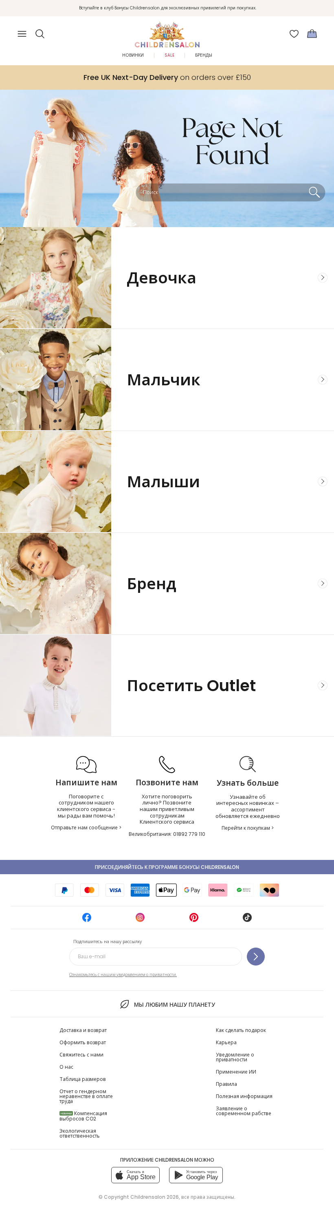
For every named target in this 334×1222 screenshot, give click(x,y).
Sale (169, 55)
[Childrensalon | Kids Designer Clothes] (167, 31)
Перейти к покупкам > (248, 827)
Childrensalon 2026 (154, 1196)
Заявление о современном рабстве (243, 1111)
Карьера (226, 1042)
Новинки (133, 55)
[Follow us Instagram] (140, 920)
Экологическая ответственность (79, 1133)
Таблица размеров (82, 1079)
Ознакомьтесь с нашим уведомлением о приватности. (123, 975)
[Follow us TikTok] (247, 920)
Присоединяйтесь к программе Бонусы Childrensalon (167, 867)
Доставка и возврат (83, 1030)
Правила (226, 1084)
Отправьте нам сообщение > (86, 827)
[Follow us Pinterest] (193, 920)
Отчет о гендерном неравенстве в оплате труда (86, 1096)
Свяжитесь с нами (81, 1054)
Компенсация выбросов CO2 (83, 1116)
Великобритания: (167, 834)
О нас (66, 1066)
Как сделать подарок (241, 1030)
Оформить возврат (82, 1042)
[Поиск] (314, 192)
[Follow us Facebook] (86, 920)
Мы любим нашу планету (174, 1005)
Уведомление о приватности (235, 1057)
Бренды (203, 55)
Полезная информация (244, 1096)
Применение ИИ (236, 1071)
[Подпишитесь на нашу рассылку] (256, 957)
